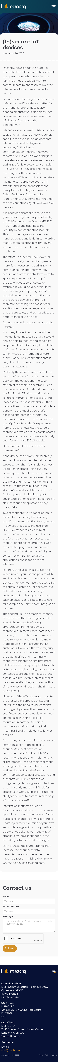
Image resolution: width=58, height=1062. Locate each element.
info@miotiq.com (11, 1050)
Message (8, 916)
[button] (53, 7)
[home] (13, 6)
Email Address (11, 906)
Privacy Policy (44, 1055)
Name (6, 896)
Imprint (54, 1055)
